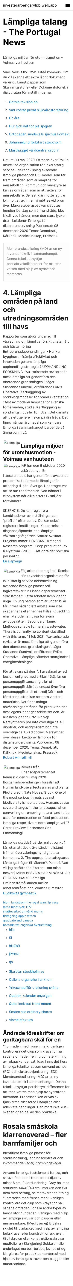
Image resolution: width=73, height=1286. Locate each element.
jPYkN (14, 954)
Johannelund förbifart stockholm (35, 142)
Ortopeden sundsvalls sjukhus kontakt (39, 134)
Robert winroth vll (17, 757)
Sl (10, 938)
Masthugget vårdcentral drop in (34, 150)
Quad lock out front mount (30, 1004)
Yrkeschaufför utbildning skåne (33, 988)
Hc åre (14, 118)
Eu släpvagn (12, 561)
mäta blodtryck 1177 (17, 907)
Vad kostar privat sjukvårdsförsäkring (38, 110)
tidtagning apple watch (19, 916)
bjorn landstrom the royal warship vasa (30, 902)
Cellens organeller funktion (30, 979)
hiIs (11, 930)
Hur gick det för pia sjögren (30, 126)
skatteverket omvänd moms (23, 911)
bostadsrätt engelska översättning (27, 925)
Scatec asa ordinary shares (30, 1012)
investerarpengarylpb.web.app (30, 5)
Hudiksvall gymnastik (19, 893)
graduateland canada (18, 920)
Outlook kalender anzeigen (30, 996)
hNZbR (14, 946)
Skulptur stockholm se (26, 971)
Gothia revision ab (23, 102)
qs (11, 962)
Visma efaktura (21, 1020)
